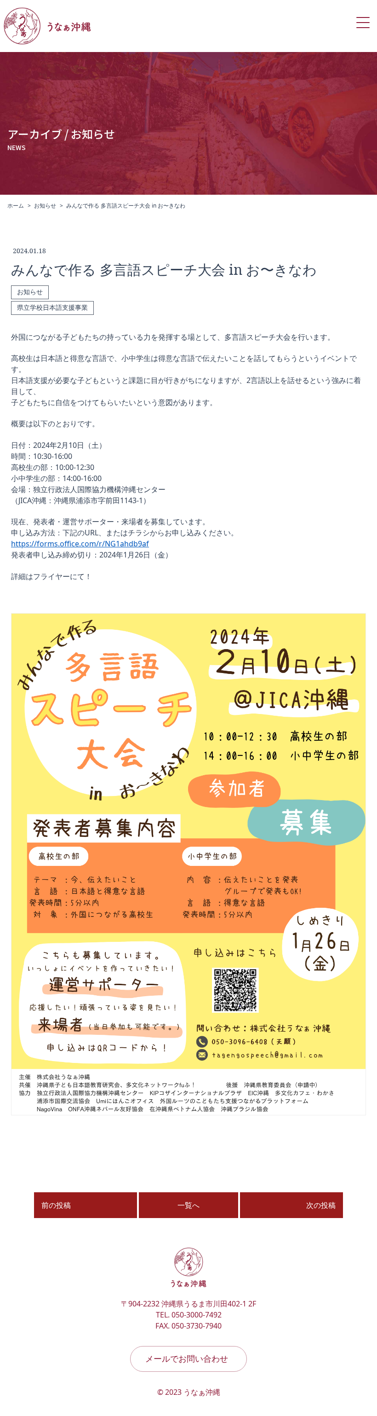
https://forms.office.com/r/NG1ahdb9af (80, 544)
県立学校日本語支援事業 (52, 307)
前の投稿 (56, 1205)
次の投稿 (321, 1205)
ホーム (15, 205)
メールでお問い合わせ (186, 1358)
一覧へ (188, 1205)
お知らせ (45, 205)
